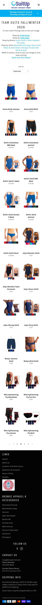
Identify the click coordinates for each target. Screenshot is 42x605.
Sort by (21, 66)
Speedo (36, 40)
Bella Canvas (7, 526)
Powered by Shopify (19, 598)
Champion (6, 537)
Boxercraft (6, 519)
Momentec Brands (9, 505)
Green (18, 48)
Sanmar (5, 512)
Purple (32, 48)
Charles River (7, 523)
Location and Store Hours (12, 466)
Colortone (6, 534)
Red (38, 45)
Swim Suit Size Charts (21, 58)
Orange (25, 48)
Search (5, 459)
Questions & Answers (11, 470)
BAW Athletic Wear (9, 508)
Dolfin (24, 40)
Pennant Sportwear (10, 530)
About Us (6, 463)
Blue (34, 45)
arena (18, 40)
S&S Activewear (8, 516)
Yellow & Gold (9, 48)
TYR (18, 43)
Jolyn (23, 43)
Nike (30, 40)
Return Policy (7, 473)
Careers (5, 477)
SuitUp (10, 598)
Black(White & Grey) (22, 45)
